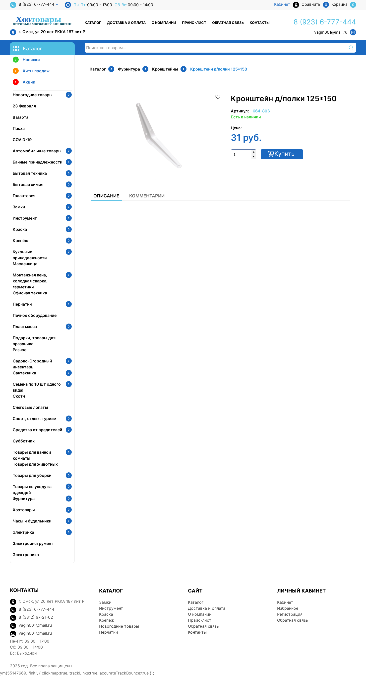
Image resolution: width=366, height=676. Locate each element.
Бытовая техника (30, 173)
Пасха (19, 128)
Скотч (19, 396)
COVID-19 (22, 139)
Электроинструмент (33, 543)
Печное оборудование (35, 315)
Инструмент (25, 218)
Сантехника (24, 372)
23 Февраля (24, 105)
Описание (106, 195)
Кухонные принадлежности (30, 254)
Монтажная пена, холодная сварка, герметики (30, 280)
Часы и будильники (32, 520)
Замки (19, 206)
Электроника (26, 554)
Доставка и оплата (126, 22)
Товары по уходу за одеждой (32, 489)
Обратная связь (228, 22)
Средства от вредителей (37, 429)
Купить (284, 153)
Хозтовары (24, 509)
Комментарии (147, 195)
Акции (29, 82)
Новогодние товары (33, 94)
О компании (164, 22)
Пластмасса (25, 326)
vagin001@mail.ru (330, 32)
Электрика (23, 532)
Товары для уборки (32, 475)
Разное (19, 349)
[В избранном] (217, 96)
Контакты (260, 22)
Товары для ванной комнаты (32, 455)
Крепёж (20, 240)
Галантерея (24, 195)
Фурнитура (24, 498)
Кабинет (285, 602)
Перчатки (22, 304)
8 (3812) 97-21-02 (36, 617)
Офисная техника (30, 292)
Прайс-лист (194, 22)
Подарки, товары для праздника (34, 340)
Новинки (31, 59)
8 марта (20, 117)
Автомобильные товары (37, 150)
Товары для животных (35, 464)
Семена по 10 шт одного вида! (37, 387)
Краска (20, 229)
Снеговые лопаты (30, 407)
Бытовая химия (28, 184)
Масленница (25, 263)
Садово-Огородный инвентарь (32, 363)
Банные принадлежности (37, 162)
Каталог (93, 22)
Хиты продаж (36, 70)
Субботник (24, 440)
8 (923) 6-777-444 (36, 4)
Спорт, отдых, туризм (34, 418)
